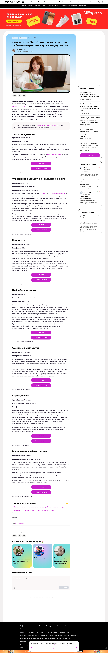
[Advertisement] (90, 59)
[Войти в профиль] (103, 2)
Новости (23, 5)
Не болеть (91, 2)
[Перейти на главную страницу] (13, 2)
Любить (46, 2)
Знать (40, 2)
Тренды (30, 5)
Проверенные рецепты (69, 5)
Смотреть (54, 2)
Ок (54, 649)
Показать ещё (90, 155)
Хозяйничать (82, 2)
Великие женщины (54, 5)
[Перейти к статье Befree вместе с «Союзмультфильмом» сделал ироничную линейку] (90, 96)
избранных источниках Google (46, 125)
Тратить (73, 2)
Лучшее (33, 2)
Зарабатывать (63, 2)
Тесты (44, 5)
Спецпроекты (83, 5)
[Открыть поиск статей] (99, 2)
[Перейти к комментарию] (90, 172)
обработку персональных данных (61, 645)
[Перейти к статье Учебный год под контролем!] (42, 556)
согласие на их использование (40, 645)
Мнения (37, 5)
